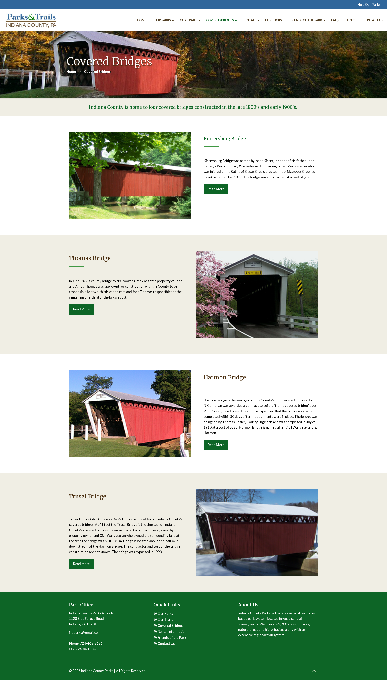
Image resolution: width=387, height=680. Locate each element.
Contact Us (166, 643)
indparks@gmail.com (85, 632)
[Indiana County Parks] (31, 20)
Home (71, 71)
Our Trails (165, 619)
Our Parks (165, 613)
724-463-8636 (91, 643)
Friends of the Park (172, 637)
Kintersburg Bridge (225, 138)
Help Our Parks (369, 4)
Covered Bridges (170, 625)
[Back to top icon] (314, 670)
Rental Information (172, 631)
